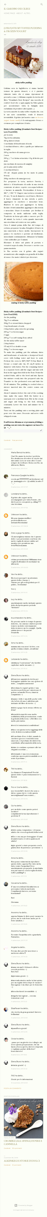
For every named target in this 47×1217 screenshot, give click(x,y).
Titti (12, 769)
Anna (13, 858)
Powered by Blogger (25, 1205)
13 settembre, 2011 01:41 (19, 468)
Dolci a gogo (16, 533)
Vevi (13, 574)
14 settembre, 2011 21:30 (19, 1018)
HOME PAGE (9, 13)
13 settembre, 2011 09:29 (19, 549)
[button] (41, 430)
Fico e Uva (15, 787)
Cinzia (13, 1039)
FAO (13, 1076)
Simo (13, 643)
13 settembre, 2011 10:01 (19, 592)
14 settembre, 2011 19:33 (19, 957)
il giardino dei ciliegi (17, 8)
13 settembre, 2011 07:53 (19, 508)
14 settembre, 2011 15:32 (19, 906)
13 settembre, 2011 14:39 (19, 652)
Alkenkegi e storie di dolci (22, 1160)
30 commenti (17, 1148)
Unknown (15, 514)
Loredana (15, 494)
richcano (31, 1210)
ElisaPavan (15, 1008)
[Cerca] (41, 3)
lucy (12, 599)
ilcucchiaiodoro (17, 618)
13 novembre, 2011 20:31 (19, 1083)
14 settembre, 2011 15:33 (19, 924)
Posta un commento (12, 1088)
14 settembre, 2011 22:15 (19, 1032)
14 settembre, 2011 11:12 (19, 876)
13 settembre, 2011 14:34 (19, 636)
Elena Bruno (16, 675)
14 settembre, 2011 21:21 (19, 1001)
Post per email (17, 440)
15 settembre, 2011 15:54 (19, 1055)
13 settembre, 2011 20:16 (19, 799)
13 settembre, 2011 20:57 (19, 819)
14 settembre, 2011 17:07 (19, 940)
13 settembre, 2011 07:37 (19, 487)
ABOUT (19, 13)
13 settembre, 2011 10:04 (19, 611)
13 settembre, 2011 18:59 (19, 780)
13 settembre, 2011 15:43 (19, 668)
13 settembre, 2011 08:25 (19, 526)
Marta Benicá (16, 452)
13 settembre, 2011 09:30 (19, 567)
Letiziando (15, 659)
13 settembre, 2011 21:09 (19, 851)
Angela (14, 947)
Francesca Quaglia (18, 475)
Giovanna (15, 883)
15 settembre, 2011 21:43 (19, 1069)
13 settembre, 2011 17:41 (19, 762)
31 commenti (16, 1165)
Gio (12, 806)
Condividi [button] (7, 440)
